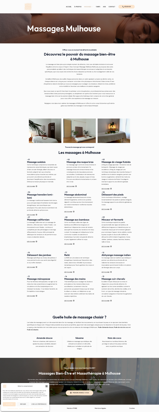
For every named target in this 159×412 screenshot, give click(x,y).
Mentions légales (38, 408)
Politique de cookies (13, 408)
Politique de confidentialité (26, 408)
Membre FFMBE (72, 408)
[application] (92, 7)
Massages (87, 7)
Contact (112, 7)
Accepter (9, 404)
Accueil (68, 7)
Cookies (132, 408)
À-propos (77, 7)
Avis (104, 7)
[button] (46, 386)
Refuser (23, 404)
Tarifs (98, 7)
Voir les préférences (38, 404)
